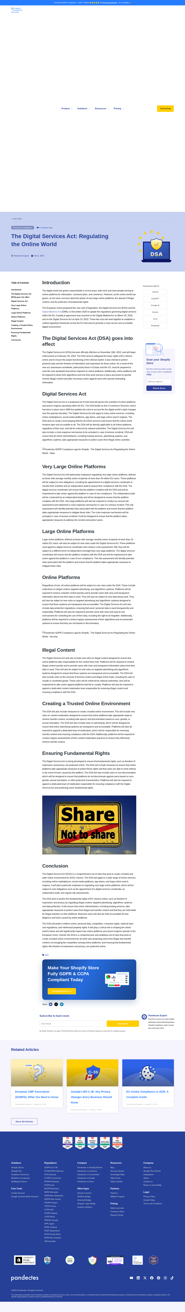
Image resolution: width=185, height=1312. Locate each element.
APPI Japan (49, 1224)
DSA (47, 955)
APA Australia (50, 1241)
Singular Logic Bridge (86, 1203)
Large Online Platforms (21, 313)
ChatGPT (155, 298)
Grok (155, 319)
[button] (71, 108)
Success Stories (117, 1171)
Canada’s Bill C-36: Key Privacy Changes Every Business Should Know (91, 1097)
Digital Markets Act (51, 312)
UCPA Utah (49, 1210)
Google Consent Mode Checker (24, 1196)
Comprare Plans (117, 1211)
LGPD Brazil (49, 1217)
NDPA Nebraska (51, 1192)
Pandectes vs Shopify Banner (90, 1167)
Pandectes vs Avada (86, 1178)
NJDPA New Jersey (52, 1199)
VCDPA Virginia (50, 1213)
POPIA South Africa (52, 1234)
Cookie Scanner (18, 1193)
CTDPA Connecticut (52, 1178)
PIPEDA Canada (51, 1220)
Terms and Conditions (152, 1203)
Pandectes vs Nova (85, 1181)
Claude (155, 292)
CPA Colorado (50, 1174)
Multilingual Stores (19, 1181)
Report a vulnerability (152, 1185)
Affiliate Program (117, 1196)
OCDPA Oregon (51, 1202)
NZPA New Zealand (52, 1238)
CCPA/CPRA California (54, 1171)
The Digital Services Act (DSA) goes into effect (21, 295)
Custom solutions (84, 1207)
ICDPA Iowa (49, 1185)
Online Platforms (18, 317)
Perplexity (155, 325)
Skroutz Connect (84, 1193)
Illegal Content (17, 321)
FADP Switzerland (52, 1231)
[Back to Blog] (12, 219)
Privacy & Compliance (22, 228)
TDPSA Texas (50, 1206)
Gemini (155, 312)
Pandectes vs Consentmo (88, 1174)
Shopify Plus (16, 1171)
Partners (114, 1193)
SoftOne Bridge (83, 1196)
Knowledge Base (117, 1174)
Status (146, 1178)
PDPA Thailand (50, 1227)
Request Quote (116, 1215)
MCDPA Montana (51, 1188)
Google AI (155, 305)
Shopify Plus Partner (152, 1171)
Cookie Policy (149, 1200)
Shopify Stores (17, 1167)
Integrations (148, 1174)
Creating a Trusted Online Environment (22, 326)
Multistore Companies (20, 1178)
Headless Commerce (20, 1174)
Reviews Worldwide (110, 3)
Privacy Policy (149, 1196)
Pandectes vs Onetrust (87, 1171)
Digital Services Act (19, 301)
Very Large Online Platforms (18, 307)
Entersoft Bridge (84, 1200)
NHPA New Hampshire (53, 1195)
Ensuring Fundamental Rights (20, 334)
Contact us (148, 1181)
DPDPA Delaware (51, 1181)
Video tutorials (116, 1181)
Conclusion (16, 340)
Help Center (115, 1178)
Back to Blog (17, 219)
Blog (112, 1167)
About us (147, 1167)
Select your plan (117, 1208)
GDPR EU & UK (51, 1167)
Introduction (16, 290)
